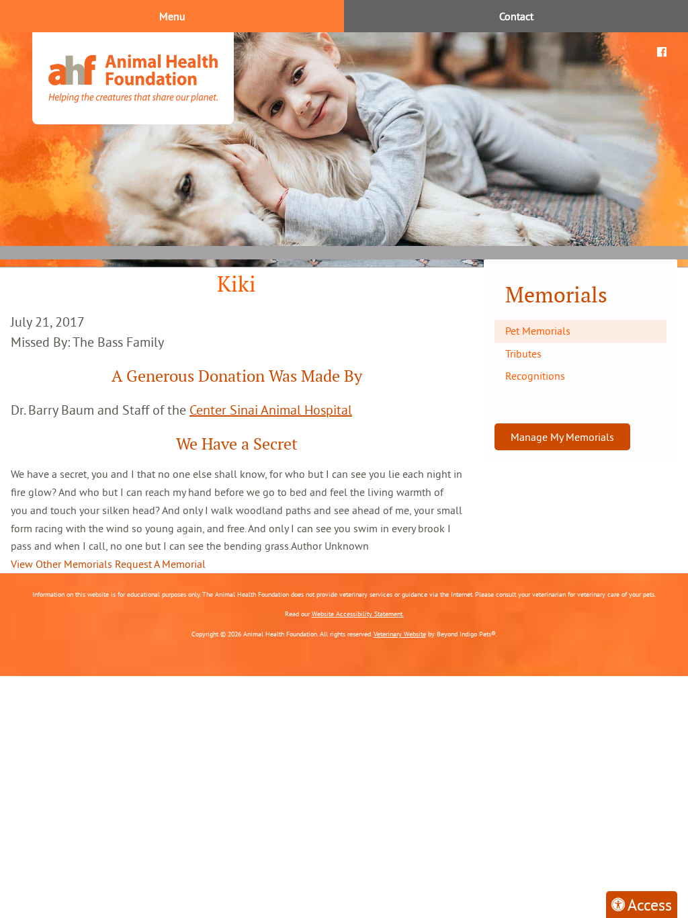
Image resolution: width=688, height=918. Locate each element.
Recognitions (535, 375)
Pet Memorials (537, 330)
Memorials (556, 294)
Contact (516, 16)
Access (650, 904)
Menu (172, 16)
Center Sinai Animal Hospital (270, 409)
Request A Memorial (160, 564)
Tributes (523, 353)
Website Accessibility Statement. (358, 614)
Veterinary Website (400, 634)
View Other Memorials (61, 564)
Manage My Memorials (562, 437)
